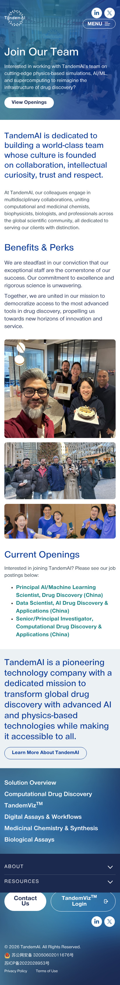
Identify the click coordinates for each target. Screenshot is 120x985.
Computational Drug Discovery (48, 795)
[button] (83, 901)
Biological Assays (29, 840)
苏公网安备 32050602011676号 (43, 955)
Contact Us (25, 901)
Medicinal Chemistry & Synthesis (51, 829)
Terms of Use (47, 971)
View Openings (29, 102)
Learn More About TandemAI (45, 753)
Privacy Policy (15, 971)
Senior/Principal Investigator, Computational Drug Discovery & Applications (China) (59, 627)
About (14, 867)
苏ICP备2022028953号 (27, 963)
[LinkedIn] (97, 13)
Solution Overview (30, 783)
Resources (21, 881)
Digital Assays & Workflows (43, 817)
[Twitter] (110, 13)
